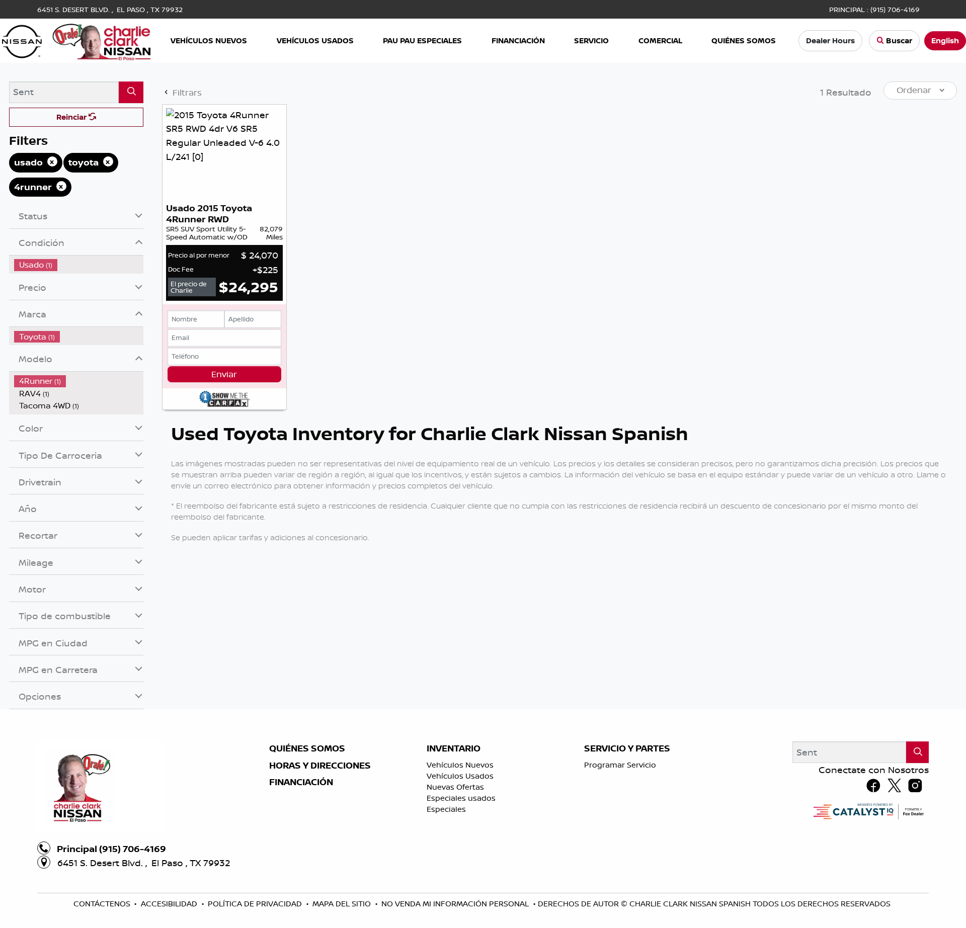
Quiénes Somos (307, 748)
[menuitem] (79, 265)
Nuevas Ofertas (455, 787)
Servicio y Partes (627, 748)
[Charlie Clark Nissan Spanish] (76, 39)
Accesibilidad (170, 903)
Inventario (453, 748)
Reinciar (72, 117)
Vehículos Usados (460, 776)
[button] (210, 41)
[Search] (131, 92)
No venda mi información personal (456, 903)
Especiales (446, 809)
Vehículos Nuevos (460, 765)
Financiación (301, 782)
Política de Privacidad (256, 903)
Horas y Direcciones (320, 766)
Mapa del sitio (342, 903)
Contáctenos (102, 903)
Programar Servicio (620, 765)
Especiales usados (461, 798)
